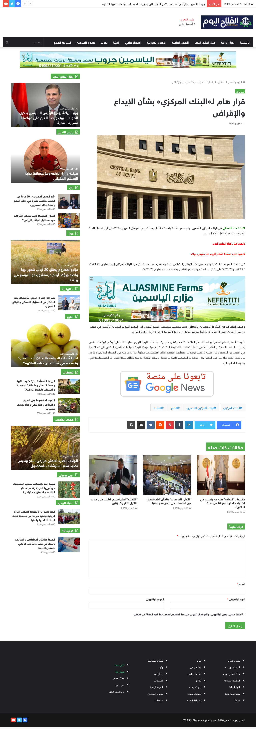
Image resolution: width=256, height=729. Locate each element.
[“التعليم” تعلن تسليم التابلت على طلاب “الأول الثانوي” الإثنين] (113, 475)
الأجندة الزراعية (180, 42)
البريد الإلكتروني (236, 599)
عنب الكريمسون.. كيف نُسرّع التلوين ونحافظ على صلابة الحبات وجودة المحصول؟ (160, 3)
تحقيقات (158, 680)
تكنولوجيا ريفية (232, 693)
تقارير (198, 680)
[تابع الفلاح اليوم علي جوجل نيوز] (167, 383)
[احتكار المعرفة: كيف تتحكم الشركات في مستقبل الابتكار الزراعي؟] (69, 220)
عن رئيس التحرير (116, 691)
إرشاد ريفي (195, 667)
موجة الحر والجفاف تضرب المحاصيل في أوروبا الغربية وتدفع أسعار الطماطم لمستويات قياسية (34, 487)
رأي (161, 667)
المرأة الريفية (156, 686)
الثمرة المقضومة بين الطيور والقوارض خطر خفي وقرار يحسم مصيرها (36, 404)
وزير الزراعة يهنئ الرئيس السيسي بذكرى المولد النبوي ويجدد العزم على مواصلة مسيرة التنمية (48, 117)
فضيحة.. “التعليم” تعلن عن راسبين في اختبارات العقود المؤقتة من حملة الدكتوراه (222, 502)
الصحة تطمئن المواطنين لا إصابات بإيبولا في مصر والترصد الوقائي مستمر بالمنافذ (35, 543)
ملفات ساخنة (194, 693)
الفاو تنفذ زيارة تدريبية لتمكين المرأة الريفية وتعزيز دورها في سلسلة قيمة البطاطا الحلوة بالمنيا (33, 515)
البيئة (116, 42)
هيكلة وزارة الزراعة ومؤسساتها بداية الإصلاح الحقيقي (51, 175)
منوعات (228, 81)
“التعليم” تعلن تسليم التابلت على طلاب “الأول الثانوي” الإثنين (114, 500)
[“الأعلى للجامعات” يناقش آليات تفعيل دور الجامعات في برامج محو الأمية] (167, 475)
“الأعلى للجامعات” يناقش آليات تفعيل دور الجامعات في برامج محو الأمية (169, 500)
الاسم (241, 584)
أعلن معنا (119, 664)
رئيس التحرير (234, 660)
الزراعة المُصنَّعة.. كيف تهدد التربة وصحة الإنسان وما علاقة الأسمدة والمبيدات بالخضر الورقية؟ (36, 385)
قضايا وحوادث (155, 660)
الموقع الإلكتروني (155, 599)
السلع (174, 407)
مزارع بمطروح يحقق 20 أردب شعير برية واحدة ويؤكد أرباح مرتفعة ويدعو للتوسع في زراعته (46, 274)
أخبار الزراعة (227, 42)
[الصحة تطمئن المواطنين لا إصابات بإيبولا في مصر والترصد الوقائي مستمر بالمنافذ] (69, 544)
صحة (237, 700)
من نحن (120, 684)
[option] (45, 105)
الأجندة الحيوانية (156, 42)
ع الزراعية (158, 673)
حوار (199, 660)
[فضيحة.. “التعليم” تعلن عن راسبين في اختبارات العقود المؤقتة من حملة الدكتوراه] (221, 475)
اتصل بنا (120, 671)
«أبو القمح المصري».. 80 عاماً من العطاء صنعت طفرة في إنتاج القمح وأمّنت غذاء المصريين (34, 200)
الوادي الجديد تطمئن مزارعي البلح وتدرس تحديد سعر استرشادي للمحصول (48, 462)
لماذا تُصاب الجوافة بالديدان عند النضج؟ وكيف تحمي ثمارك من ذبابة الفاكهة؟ (48, 360)
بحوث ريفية (195, 686)
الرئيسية (245, 42)
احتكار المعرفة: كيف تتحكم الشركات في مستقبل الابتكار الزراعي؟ (34, 217)
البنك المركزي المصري (200, 407)
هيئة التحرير (118, 678)
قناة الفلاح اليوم (205, 42)
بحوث (104, 42)
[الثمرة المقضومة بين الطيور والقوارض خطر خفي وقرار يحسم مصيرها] (69, 405)
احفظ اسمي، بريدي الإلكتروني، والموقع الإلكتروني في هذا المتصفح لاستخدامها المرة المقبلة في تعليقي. (187, 614)
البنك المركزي (231, 407)
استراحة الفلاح (62, 42)
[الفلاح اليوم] (213, 22)
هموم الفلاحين (86, 42)
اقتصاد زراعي (133, 42)
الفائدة (158, 407)
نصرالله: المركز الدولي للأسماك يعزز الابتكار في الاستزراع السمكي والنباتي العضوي (33, 301)
